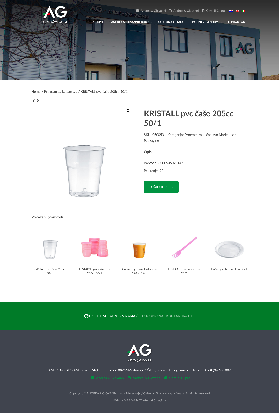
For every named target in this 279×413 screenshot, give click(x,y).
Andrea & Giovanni (153, 10)
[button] (128, 110)
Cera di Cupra (215, 10)
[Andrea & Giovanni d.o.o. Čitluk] (55, 14)
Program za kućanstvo (60, 92)
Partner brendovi (207, 24)
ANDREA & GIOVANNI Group (132, 24)
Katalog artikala (173, 24)
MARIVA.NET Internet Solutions (145, 400)
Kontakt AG (236, 22)
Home (99, 22)
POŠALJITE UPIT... (161, 187)
